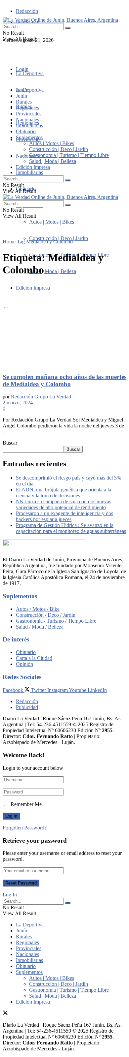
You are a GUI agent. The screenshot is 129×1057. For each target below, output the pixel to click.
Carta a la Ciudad (34, 658)
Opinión (24, 664)
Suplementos (29, 137)
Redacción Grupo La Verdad (41, 396)
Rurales (24, 102)
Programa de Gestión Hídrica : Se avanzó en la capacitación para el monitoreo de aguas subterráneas (71, 528)
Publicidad (27, 707)
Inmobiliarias (29, 172)
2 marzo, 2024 (18, 402)
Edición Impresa (33, 167)
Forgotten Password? (25, 827)
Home (9, 241)
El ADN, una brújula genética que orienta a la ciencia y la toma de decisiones (63, 492)
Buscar (10, 443)
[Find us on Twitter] (5, 52)
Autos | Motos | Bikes (51, 222)
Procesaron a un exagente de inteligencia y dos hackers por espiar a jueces (64, 516)
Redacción (27, 11)
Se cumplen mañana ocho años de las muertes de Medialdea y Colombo (64, 380)
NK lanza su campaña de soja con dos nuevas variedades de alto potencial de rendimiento (63, 504)
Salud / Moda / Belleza (40, 627)
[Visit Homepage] (60, 20)
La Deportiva (30, 73)
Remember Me (26, 804)
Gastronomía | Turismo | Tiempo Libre (69, 155)
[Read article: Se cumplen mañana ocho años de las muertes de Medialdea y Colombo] (64, 325)
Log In (10, 894)
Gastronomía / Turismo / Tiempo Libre (56, 621)
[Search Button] (67, 28)
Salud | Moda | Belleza (52, 271)
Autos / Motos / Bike (38, 609)
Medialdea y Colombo (49, 241)
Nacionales (27, 156)
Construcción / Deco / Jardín (45, 615)
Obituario (26, 131)
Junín (21, 96)
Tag (21, 241)
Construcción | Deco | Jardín (58, 238)
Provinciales (28, 113)
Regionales (27, 107)
